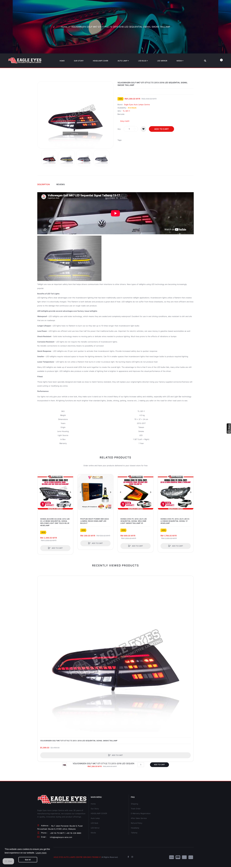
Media (93, 833)
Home (64, 26)
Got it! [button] (28, 860)
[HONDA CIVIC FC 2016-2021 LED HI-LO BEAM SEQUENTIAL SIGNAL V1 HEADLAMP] (175, 492)
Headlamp (135, 828)
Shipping (134, 804)
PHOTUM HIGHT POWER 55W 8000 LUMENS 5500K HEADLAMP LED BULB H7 (94, 521)
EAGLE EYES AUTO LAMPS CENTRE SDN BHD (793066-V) (77, 857)
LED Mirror (95, 828)
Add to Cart (161, 129)
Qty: (119, 129)
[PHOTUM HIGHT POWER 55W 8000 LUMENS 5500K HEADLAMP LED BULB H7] (95, 492)
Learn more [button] (41, 853)
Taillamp (134, 833)
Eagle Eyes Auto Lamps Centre (137, 104)
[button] (40, 492)
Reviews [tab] (60, 184)
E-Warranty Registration (141, 813)
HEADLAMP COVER (99, 813)
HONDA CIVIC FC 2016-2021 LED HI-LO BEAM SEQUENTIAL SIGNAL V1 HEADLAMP (175, 521)
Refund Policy (136, 823)
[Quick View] (41, 488)
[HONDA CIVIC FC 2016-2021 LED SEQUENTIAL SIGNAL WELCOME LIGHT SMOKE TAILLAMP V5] (135, 492)
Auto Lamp (95, 818)
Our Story (95, 809)
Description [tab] (43, 184)
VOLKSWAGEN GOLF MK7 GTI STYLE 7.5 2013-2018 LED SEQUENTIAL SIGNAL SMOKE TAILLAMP (78, 741)
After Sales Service (139, 818)
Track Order (136, 809)
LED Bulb (94, 823)
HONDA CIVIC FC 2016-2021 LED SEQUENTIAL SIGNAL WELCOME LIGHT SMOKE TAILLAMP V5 (133, 521)
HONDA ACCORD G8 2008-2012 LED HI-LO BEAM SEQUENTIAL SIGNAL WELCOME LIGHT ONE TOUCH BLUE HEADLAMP (55, 522)
